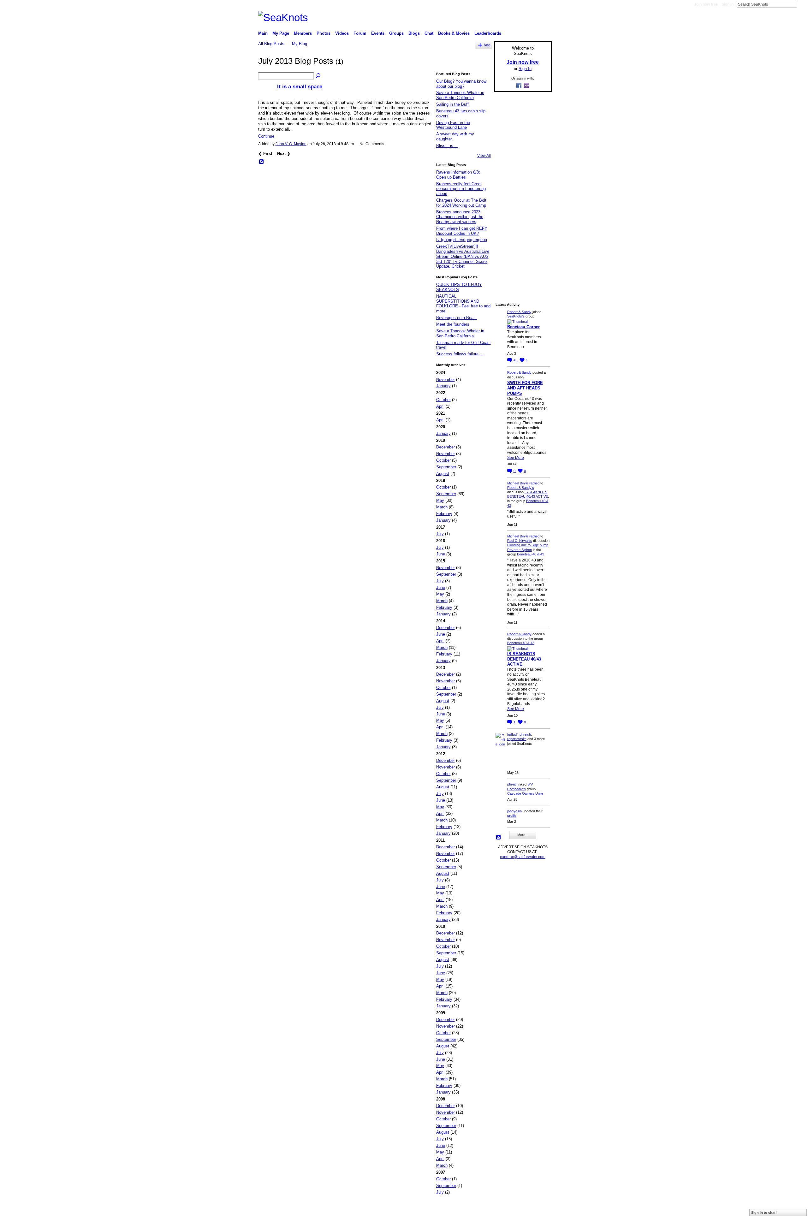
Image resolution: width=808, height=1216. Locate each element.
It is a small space (299, 86)
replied (534, 483)
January (443, 385)
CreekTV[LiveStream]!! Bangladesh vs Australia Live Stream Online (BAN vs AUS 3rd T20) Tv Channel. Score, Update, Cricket (462, 256)
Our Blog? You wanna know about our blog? (461, 84)
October (443, 399)
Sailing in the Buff (452, 104)
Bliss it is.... (447, 145)
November (445, 379)
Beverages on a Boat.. (456, 317)
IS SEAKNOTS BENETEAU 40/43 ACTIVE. (524, 659)
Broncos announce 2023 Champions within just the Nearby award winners (459, 217)
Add (487, 45)
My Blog (299, 43)
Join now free (706, 4)
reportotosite (516, 739)
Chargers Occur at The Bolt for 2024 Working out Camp (461, 203)
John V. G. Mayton (291, 144)
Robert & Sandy (519, 312)
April (440, 406)
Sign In (728, 4)
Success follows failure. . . (460, 354)
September (446, 467)
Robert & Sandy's (520, 487)
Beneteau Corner (523, 326)
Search (802, 4)
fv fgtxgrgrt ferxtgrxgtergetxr (461, 239)
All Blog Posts (271, 43)
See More (515, 457)
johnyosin (514, 811)
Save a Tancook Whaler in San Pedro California (460, 95)
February (444, 513)
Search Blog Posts (318, 76)
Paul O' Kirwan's (519, 541)
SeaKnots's (516, 316)
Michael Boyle (517, 483)
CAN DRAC (302, 1209)
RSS (261, 162)
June (440, 554)
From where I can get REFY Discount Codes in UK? (461, 231)
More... (522, 835)
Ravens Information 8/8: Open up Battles (458, 175)
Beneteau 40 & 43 (530, 554)
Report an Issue (505, 1209)
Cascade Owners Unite (525, 793)
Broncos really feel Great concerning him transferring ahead (461, 188)
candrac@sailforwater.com (522, 857)
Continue (266, 136)
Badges (480, 1209)
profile (511, 815)
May (440, 500)
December (445, 447)
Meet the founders (452, 324)
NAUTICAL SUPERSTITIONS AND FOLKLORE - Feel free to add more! (463, 303)
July (440, 533)
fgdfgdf (512, 734)
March (442, 507)
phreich (525, 734)
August (442, 473)
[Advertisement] (521, 191)
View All (484, 155)
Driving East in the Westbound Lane (453, 125)
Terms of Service (537, 1209)
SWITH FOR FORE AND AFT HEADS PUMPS (525, 388)
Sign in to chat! (764, 1212)
